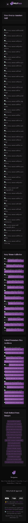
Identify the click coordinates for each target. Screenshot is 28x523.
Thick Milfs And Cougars (14, 456)
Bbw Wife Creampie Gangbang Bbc (14, 440)
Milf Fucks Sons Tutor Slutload (14, 426)
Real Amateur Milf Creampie (14, 424)
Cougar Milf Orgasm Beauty (14, 451)
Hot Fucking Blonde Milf (14, 443)
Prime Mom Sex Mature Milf (14, 459)
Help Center (18, 483)
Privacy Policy (19, 481)
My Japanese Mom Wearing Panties (14, 462)
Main (2, 481)
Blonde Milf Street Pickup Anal (14, 429)
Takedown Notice (10, 483)
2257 (25, 481)
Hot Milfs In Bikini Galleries (14, 437)
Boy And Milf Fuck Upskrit (14, 421)
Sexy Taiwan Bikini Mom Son (14, 432)
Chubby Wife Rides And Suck (14, 453)
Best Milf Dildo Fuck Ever (14, 445)
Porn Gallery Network (10, 481)
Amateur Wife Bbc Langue (14, 448)
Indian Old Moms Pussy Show (14, 434)
